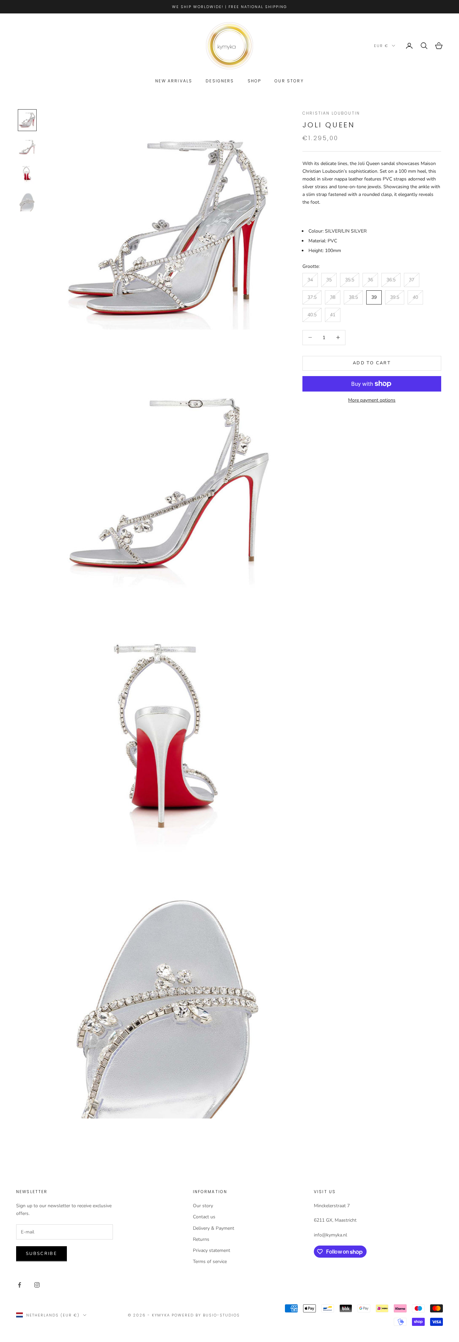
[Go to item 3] (27, 174)
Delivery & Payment (213, 1228)
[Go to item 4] (27, 201)
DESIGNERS (220, 81)
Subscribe (41, 1254)
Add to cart (372, 363)
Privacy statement (211, 1250)
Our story (203, 1206)
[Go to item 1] (27, 120)
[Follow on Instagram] (37, 1285)
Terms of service (210, 1261)
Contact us (204, 1217)
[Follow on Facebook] (19, 1285)
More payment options (371, 400)
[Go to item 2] (27, 147)
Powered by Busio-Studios (206, 1315)
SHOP (254, 81)
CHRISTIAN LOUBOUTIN (331, 113)
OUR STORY (289, 81)
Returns (201, 1239)
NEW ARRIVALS (173, 81)
